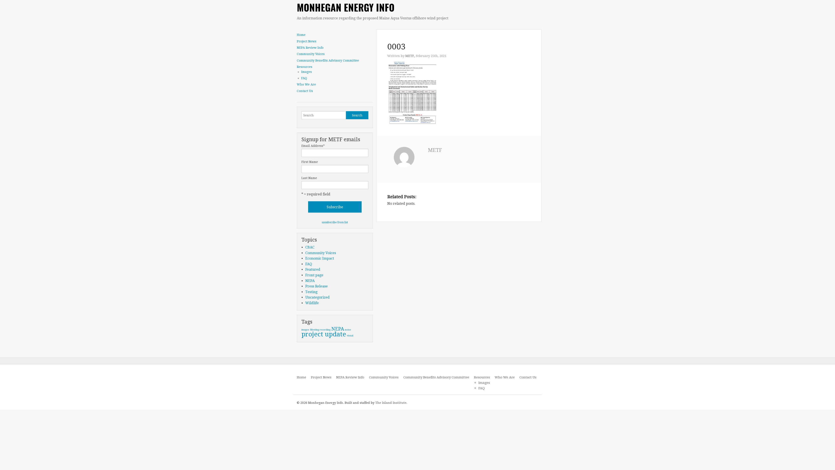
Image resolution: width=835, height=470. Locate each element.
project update (323, 334)
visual (350, 335)
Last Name (309, 178)
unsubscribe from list (335, 222)
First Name (309, 161)
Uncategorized (317, 297)
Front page (314, 275)
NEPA (310, 281)
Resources (304, 67)
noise (348, 329)
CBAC (309, 247)
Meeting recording (320, 329)
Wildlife (312, 303)
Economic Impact (319, 258)
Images (306, 72)
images (305, 329)
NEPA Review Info (310, 47)
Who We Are (306, 84)
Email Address (313, 145)
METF (435, 150)
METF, (410, 56)
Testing (311, 292)
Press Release (316, 286)
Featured (312, 269)
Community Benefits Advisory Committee (328, 60)
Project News (306, 41)
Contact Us (305, 91)
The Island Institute (390, 403)
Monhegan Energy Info (345, 7)
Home (301, 35)
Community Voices (311, 54)
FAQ (304, 78)
